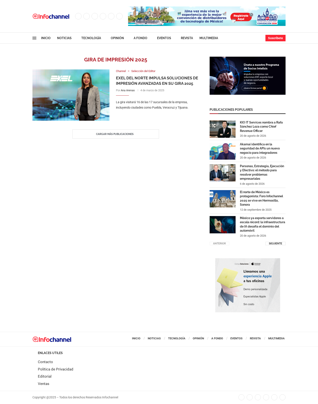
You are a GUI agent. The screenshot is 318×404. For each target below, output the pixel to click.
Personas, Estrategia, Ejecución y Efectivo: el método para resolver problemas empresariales (262, 172)
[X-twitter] (250, 397)
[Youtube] (111, 16)
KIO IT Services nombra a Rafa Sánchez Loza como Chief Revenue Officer (261, 127)
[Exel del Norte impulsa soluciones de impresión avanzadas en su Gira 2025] (70, 95)
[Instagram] (95, 16)
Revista (187, 38)
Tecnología (91, 38)
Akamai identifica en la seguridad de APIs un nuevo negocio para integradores (260, 148)
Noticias (64, 38)
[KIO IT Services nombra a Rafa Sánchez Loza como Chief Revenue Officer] (223, 129)
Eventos (164, 38)
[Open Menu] (34, 38)
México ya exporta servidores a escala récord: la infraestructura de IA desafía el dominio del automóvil (262, 224)
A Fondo (140, 38)
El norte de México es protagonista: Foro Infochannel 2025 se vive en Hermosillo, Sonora (261, 198)
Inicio (46, 38)
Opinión (117, 38)
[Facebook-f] (241, 397)
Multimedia (208, 38)
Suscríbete (275, 38)
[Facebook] (78, 16)
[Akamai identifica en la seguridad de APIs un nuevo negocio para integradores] (223, 151)
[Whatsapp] (119, 16)
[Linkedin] (103, 16)
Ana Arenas (128, 90)
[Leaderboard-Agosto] (207, 8)
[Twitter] (86, 16)
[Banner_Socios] (248, 59)
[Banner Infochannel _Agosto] (247, 260)
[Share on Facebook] (153, 116)
